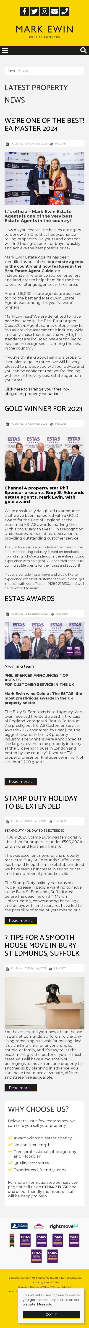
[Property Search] (83, 50)
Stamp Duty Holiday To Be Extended (41, 803)
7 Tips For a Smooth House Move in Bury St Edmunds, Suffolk (42, 945)
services (70, 1182)
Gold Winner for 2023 (43, 409)
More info (44, 1304)
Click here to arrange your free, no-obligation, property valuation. (37, 391)
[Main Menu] (5, 50)
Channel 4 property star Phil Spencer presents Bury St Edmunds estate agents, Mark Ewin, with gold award (44, 494)
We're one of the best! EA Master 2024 (44, 125)
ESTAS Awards (30, 599)
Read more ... (21, 781)
